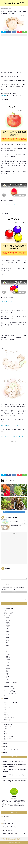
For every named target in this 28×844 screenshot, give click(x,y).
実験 (5, 610)
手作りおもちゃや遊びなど (10, 734)
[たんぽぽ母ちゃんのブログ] (14, 5)
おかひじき (8, 617)
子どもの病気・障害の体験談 (9, 826)
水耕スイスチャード (9, 705)
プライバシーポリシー (8, 823)
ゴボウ (7, 637)
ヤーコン (8, 660)
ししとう (8, 622)
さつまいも (8, 620)
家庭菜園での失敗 (8, 612)
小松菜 (7, 670)
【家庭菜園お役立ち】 (8, 686)
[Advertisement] (14, 55)
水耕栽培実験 (7, 719)
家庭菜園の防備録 (8, 690)
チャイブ (8, 642)
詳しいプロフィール (7, 830)
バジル (7, 651)
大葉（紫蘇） (8, 668)
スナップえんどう (9, 639)
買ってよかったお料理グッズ (11, 749)
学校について (7, 731)
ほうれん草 (8, 629)
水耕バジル (7, 707)
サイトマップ (6, 820)
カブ (7, 636)
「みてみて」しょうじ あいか (9, 301)
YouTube (3, 95)
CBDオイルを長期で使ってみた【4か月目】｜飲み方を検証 (14, 775)
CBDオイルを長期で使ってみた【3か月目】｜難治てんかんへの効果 (14, 781)
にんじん (8, 626)
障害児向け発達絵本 (5, 8)
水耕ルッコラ (7, 710)
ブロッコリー (8, 659)
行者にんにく (8, 679)
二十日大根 (8, 665)
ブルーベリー (8, 657)
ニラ (7, 648)
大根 (7, 667)
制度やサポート (8, 729)
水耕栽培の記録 (8, 715)
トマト (7, 645)
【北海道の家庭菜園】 (8, 608)
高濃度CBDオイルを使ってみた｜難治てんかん (14, 761)
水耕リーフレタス (8, 709)
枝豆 (7, 671)
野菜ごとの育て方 (8, 615)
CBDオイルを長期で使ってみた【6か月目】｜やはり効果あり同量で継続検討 (14, 765)
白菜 (7, 677)
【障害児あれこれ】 (8, 724)
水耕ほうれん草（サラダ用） (11, 702)
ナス (7, 646)
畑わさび (8, 676)
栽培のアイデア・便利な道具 (11, 691)
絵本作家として (7, 752)
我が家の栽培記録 (8, 613)
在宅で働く (5, 743)
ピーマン (8, 654)
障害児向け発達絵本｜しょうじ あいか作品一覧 (14, 833)
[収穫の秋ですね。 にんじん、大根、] (7, 490)
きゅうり (8, 619)
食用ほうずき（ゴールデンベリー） (13, 682)
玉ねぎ (7, 673)
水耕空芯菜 (7, 720)
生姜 (7, 674)
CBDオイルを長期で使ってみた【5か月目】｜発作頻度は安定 (14, 770)
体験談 (6, 728)
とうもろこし (8, 625)
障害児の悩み (7, 738)
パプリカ (8, 653)
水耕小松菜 (7, 714)
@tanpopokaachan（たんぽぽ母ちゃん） (12, 436)
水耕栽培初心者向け (9, 717)
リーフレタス (8, 662)
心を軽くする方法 (8, 733)
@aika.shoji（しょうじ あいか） (10, 425)
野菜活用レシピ (8, 695)
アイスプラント (9, 631)
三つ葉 (7, 663)
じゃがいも (8, 623)
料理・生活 (5, 746)
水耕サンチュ (7, 704)
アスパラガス (8, 632)
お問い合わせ (6, 816)
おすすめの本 (7, 726)
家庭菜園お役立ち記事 (9, 688)
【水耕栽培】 (6, 698)
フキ (7, 656)
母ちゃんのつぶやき (9, 736)
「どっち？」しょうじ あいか (9, 204)
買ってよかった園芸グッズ (10, 693)
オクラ (7, 634)
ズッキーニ (8, 640)
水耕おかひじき (8, 701)
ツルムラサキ (8, 643)
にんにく (8, 628)
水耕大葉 (6, 712)
